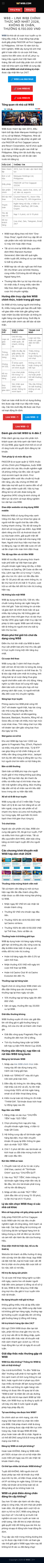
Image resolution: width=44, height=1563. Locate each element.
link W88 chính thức (24, 1064)
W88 (4, 35)
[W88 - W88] (24, 3)
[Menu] (3, 3)
